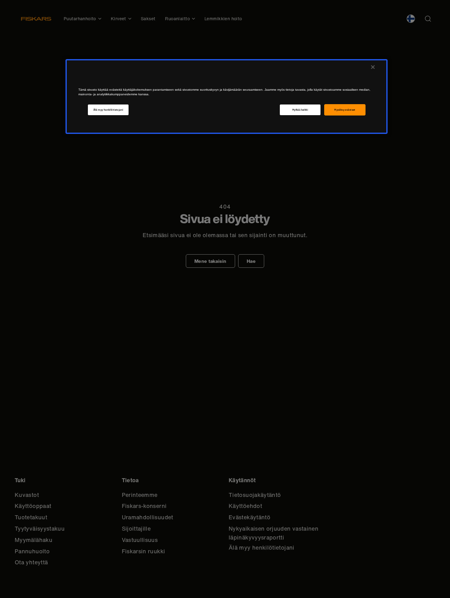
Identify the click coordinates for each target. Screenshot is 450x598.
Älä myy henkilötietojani (108, 109)
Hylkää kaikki (300, 109)
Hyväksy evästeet (344, 109)
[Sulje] (373, 67)
